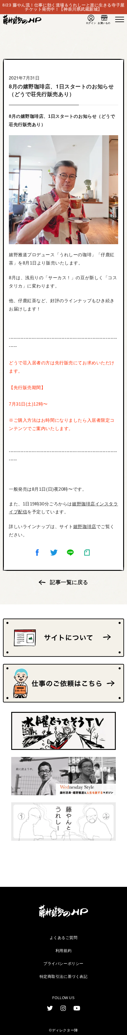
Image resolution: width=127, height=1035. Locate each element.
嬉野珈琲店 (84, 526)
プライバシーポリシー (63, 963)
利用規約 (63, 950)
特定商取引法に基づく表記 (64, 976)
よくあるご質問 (64, 937)
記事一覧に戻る (69, 582)
